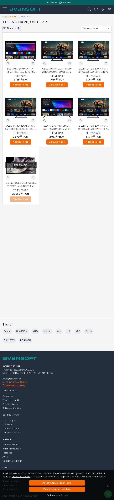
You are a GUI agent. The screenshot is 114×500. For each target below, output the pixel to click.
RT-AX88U (25, 340)
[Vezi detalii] (8, 63)
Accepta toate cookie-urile (57, 482)
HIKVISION (21, 331)
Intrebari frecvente (12, 449)
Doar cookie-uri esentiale (57, 489)
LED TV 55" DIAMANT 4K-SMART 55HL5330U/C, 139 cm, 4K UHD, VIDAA (20, 70)
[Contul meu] (102, 9)
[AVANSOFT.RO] (24, 9)
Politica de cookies (21, 476)
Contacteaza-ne (10, 444)
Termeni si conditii (11, 400)
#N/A (35, 331)
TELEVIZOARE (10, 16)
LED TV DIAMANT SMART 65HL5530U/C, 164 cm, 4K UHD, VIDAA (56, 127)
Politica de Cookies (12, 408)
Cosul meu (8, 424)
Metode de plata (11, 428)
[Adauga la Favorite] (33, 63)
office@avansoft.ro (12, 378)
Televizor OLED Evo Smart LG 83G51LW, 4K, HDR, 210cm (20, 184)
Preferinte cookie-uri (57, 495)
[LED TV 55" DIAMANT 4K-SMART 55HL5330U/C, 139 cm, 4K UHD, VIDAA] (21, 51)
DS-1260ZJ (9, 340)
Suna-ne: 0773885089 (15, 382)
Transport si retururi (12, 432)
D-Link (88, 331)
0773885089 (51, 2)
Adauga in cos (20, 84)
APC (77, 331)
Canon (7, 331)
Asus (59, 331)
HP (68, 331)
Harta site (7, 453)
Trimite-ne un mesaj (14, 385)
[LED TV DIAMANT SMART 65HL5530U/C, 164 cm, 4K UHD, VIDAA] (57, 108)
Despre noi (8, 396)
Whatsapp (66, 2)
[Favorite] (96, 9)
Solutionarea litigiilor (12, 461)
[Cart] (109, 9)
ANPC (5, 457)
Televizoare (20, 76)
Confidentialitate (11, 404)
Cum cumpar (9, 420)
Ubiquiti (47, 331)
